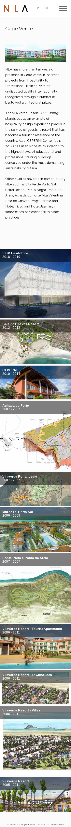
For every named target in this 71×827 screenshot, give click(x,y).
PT (39, 8)
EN (45, 8)
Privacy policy (57, 824)
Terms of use (43, 824)
